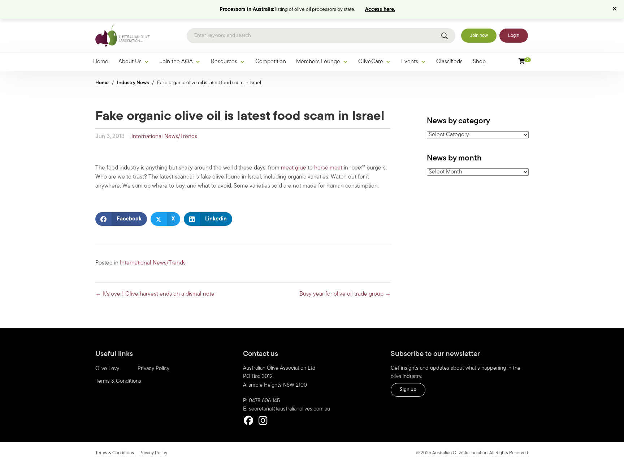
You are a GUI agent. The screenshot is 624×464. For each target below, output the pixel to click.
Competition (270, 62)
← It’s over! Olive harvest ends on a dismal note (154, 294)
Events (409, 62)
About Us (130, 62)
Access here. (380, 9)
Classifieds (449, 62)
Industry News (133, 83)
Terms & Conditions (118, 381)
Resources (224, 62)
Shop (479, 62)
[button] (615, 9)
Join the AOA (176, 62)
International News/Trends (164, 136)
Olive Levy (107, 368)
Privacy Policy (153, 368)
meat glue (293, 168)
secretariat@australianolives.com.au (289, 409)
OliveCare (370, 62)
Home (100, 62)
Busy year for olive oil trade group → (345, 294)
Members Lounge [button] (318, 62)
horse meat (327, 168)
